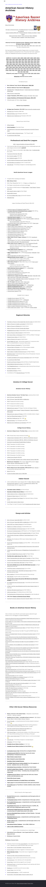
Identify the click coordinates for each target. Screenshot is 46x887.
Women (25, 100)
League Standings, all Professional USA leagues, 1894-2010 (21, 97)
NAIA (37, 461)
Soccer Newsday (11, 721)
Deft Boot (9, 539)
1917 (28, 70)
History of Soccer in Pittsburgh (14, 326)
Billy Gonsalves (10, 574)
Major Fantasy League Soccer (14, 756)
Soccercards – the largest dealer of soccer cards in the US (20, 874)
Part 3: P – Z (33, 183)
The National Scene (23, 29)
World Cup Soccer (9, 684)
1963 (29, 64)
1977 (20, 62)
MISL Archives (11, 240)
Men (21, 100)
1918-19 (19, 719)
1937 (38, 67)
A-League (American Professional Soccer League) (20, 211)
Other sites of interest (30, 37)
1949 (36, 65)
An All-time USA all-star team (16, 582)
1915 (33, 70)
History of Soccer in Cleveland (13, 345)
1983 (35, 61)
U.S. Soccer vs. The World (11, 689)
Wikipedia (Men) (10, 89)
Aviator (25, 883)
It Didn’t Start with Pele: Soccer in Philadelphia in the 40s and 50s (21, 550)
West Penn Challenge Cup (13, 418)
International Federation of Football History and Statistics (21, 780)
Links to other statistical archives (15, 826)
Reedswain (9, 868)
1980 (10, 62)
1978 (17, 62)
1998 (31, 45)
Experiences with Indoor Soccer (33, 504)
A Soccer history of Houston (13, 347)
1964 (26, 64)
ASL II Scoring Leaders (12, 156)
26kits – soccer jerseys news (13, 736)
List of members (11, 127)
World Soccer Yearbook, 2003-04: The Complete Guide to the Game (20, 680)
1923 (10, 70)
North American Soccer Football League (17, 260)
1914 (36, 70)
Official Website (10, 125)
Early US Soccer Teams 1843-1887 (14, 397)
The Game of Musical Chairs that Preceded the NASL (19, 533)
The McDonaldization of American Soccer (16, 528)
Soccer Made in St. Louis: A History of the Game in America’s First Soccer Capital (22, 621)
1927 (33, 68)
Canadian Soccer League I (13, 298)
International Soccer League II (14, 234)
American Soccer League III (16, 214)
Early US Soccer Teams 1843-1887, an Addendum (18, 399)
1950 (22, 45)
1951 (30, 65)
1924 (7, 70)
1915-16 (8, 719)
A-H (20, 146)
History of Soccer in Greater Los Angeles (16, 324)
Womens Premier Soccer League (16, 285)
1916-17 (12, 719)
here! (29, 185)
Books (19, 35)
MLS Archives (28, 252)
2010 (39, 45)
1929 (27, 68)
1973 (32, 62)
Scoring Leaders (30, 218)
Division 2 (17, 280)
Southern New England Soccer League (16, 272)
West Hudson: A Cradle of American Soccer (16, 351)
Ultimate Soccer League (29, 483)
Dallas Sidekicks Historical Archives (14, 364)
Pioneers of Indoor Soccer (13, 496)
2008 (25, 58)
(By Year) (30, 95)
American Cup (10, 111)
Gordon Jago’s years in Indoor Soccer (15, 502)
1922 (13, 70)
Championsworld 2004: (12, 753)
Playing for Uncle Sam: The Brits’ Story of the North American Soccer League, (22, 657)
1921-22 (23, 719)
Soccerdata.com (11, 784)
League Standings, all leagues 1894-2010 (25, 144)
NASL (14, 144)
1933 (16, 68)
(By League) (25, 95)
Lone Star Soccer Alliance (13, 235)
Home (6, 4)
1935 (10, 68)
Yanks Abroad (10, 164)
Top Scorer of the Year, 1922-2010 (14, 153)
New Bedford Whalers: (12, 370)
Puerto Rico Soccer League (13, 778)
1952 (27, 65)
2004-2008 (18, 277)
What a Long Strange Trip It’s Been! (15, 498)
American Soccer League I (14, 217)
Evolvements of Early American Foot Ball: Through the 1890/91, (19, 641)
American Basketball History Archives (16, 813)
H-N (23, 146)
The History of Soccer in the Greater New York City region (20, 321)
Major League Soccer (13, 252)
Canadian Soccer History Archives (15, 744)
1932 (19, 68)
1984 (32, 61)
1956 (15, 65)
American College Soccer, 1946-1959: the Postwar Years (19, 570)
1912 (19, 71)
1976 (23, 62)
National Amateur (11, 420)
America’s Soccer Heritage (11, 695)
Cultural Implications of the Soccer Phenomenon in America (20, 560)
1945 (14, 67)
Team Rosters (33, 187)
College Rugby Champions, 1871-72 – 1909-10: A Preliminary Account (22, 437)
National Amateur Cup (12, 113)
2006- (22, 281)
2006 (36, 45)
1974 (29, 62)
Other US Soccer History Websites (29, 35)
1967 (17, 64)
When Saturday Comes (12, 851)
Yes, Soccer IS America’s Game (13, 530)
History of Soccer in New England (14, 332)
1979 (13, 62)
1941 (26, 67)
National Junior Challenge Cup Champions (16, 422)
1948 (39, 65)
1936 (6, 68)
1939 (32, 67)
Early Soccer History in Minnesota (14, 334)
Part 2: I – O (27, 183)
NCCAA (12, 463)
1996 (29, 59)
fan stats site (31, 278)
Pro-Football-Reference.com (14, 802)
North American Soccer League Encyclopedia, (15, 660)
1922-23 (28, 719)
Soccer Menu (10, 862)
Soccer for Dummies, (10, 686)
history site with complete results (32, 109)
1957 (12, 65)
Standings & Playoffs (32, 243)
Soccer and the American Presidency (15, 542)
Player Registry (25, 187)
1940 (29, 67)
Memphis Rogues (20, 372)
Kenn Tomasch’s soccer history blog (16, 759)
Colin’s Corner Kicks (11, 592)
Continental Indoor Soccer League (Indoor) (17, 223)
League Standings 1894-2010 (12, 32)
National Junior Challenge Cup (14, 115)
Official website (33, 307)
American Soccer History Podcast (14, 724)
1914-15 (38, 717)
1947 (7, 67)
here (16, 615)
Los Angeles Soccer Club (13, 750)
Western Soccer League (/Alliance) (15, 283)
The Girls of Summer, (10, 675)
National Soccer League (12, 408)
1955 (18, 65)
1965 (23, 64)
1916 (31, 70)
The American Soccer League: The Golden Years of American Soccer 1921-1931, (22, 666)
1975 (26, 62)
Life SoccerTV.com (11, 864)
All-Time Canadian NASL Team (14, 195)
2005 (35, 58)
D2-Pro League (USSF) (13, 224)
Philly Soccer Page (11, 732)
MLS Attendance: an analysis (13, 162)
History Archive (24, 278)
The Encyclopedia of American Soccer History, (15, 627)
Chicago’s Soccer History (12, 337)
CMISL (38, 481)
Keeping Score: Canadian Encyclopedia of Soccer (16, 677)
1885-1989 (31, 85)
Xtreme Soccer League (13, 291)
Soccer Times (10, 870)
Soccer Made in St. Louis (12, 341)
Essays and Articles (13, 35)
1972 (35, 62)
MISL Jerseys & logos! (24, 241)
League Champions (25, 410)
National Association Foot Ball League (16, 255)
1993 (38, 59)
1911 (21, 71)
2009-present (25, 277)
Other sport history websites (17, 37)
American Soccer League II (14, 218)
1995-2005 (17, 281)
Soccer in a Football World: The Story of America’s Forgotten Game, (20, 634)
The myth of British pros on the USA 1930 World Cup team (21, 564)
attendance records (14, 248)
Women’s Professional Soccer (15, 286)
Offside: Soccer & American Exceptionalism (14, 663)
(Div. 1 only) (35, 95)
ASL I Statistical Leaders (12, 158)
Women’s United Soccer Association (16, 288)
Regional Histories (23, 32)
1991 (10, 61)
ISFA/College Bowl (19, 463)
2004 (38, 58)
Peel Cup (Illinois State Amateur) (14, 416)
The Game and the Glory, (11, 669)
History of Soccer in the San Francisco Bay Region (18, 328)
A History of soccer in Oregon (13, 349)
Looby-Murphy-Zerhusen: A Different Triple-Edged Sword (20, 535)
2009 (22, 58)
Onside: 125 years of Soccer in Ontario (13, 688)
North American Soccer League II (16, 268)
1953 (24, 65)
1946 (10, 67)
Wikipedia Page (10, 197)
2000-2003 (12, 277)
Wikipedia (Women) (19, 89)
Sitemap (22, 883)
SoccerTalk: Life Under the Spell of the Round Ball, (16, 683)
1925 (39, 68)
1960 (38, 64)
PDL (21, 280)
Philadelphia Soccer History (13, 330)
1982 (38, 61)
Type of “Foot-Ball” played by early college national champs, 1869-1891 (23, 459)
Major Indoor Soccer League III (15, 249)
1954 (21, 65)
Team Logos (18, 220)
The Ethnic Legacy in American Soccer (15, 568)
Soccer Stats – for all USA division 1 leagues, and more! (19, 847)
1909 (27, 71)
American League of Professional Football (17, 209)
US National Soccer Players (13, 774)
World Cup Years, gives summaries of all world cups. (18, 855)
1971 (38, 62)
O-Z (25, 146)
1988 (19, 61)
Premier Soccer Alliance (13, 269)
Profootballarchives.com (13, 805)
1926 (36, 68)
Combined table (36, 150)
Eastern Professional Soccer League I (16, 229)
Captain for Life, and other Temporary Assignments (16, 692)
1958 (9, 65)
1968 (14, 64)
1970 (7, 64)
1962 (32, 64)
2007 (28, 58)
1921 (16, 70)
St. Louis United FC (23, 843)
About (18, 883)
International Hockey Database (14, 824)
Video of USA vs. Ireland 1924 (13, 93)
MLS (25, 150)
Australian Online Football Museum (15, 761)
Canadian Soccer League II (13, 299)
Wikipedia (34, 252)
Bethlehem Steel (11, 353)
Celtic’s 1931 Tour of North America (15, 524)
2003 (7, 59)
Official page (30, 249)
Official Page (30, 268)
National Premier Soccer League (15, 257)
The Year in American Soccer (11, 29)
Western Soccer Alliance (15, 215)
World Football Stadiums (12, 872)
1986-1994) (30, 275)
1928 (30, 68)
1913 (39, 70)
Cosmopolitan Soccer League (13, 410)
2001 (13, 59)
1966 (20, 64)
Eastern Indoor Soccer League (14, 226)
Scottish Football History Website (15, 769)
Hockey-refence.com (12, 820)
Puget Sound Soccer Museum (14, 362)
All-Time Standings (26, 240)
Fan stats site (18, 212)
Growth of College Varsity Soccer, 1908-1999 (17, 473)
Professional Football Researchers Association (18, 809)
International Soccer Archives (14, 767)
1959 (6, 65)
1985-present (26, 87)
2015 (23, 75)
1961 (35, 64)
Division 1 (12, 280)
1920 (19, 70)
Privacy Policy (30, 883)
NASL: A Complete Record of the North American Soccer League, (19, 671)
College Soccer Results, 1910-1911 (14, 457)
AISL (37, 483)
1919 (22, 70)
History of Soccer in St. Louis (13, 339)
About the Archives (9, 25)
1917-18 (16, 719)
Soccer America (10, 849)
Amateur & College (32, 32)
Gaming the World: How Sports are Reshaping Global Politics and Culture (21, 618)
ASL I (30, 150)
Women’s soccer (29, 42)
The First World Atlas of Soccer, (12, 678)
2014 (38, 73)
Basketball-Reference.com (13, 816)
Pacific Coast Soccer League (14, 307)
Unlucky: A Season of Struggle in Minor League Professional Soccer (20, 697)
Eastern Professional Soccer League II (16, 231)
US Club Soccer (10, 859)
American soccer (20, 42)
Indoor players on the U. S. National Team (16, 493)
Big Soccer (9, 857)
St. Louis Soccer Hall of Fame (13, 135)
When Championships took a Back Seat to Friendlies (18, 558)
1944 (17, 67)
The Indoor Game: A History (14, 489)
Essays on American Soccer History (21, 596)
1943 (20, 67)
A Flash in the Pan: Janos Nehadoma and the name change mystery (22, 586)
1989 (16, 61)
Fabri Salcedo (10, 576)
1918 (25, 70)
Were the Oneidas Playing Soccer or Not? (16, 553)
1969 (10, 64)
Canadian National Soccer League (15, 301)
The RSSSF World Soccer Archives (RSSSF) (17, 763)
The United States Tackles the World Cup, (14, 661)
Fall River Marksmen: (11, 368)
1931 (21, 68)
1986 (26, 61)
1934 (20, 45)
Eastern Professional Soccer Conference (17, 227)
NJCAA (8, 463)
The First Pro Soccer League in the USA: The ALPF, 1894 (19, 598)
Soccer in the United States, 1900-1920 (15, 562)
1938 (35, 67)
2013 (35, 73)
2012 (32, 73)
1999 (20, 59)
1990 (25, 45)
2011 (7, 58)
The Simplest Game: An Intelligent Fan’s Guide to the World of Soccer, (21, 672)
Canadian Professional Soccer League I (16, 302)
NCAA (27, 461)
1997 (26, 59)
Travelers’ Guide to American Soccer (15, 133)
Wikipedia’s (17, 76)
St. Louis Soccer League (13, 271)
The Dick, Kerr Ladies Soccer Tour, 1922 (16, 556)
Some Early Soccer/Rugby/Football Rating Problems (19, 442)
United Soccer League (13, 274)
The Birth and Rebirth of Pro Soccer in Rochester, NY (19, 357)
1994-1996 (35, 275)
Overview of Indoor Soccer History (15, 491)
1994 (28, 45)
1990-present (25, 85)
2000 (16, 59)
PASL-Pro (34, 481)
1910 (24, 71)
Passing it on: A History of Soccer (14, 526)
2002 (33, 45)
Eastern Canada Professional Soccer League (17, 306)
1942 (23, 67)
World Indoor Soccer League (14, 289)
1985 (29, 61)
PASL (30, 481)
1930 (17, 45)
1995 (32, 59)
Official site (26, 299)
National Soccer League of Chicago (15, 414)
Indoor (35, 42)
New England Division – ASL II (16, 221)
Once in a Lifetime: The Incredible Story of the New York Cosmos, (19, 644)
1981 (8, 62)
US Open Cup (10, 109)
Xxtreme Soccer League (12, 483)
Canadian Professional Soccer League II (16, 304)
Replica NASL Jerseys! (12, 193)
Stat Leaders (29, 217)
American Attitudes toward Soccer (15, 590)
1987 (23, 61)
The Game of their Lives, (10, 691)
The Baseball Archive (12, 799)
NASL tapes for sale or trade (13, 191)
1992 (7, 61)
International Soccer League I (14, 232)
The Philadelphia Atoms (12, 366)
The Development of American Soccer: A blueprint (18, 594)
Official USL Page (11, 278)
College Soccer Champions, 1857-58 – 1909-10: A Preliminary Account (22, 440)
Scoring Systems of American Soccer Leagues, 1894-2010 (19, 160)
